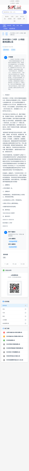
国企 (5, 18)
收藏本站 (17, 1)
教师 (14, 18)
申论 (14, 25)
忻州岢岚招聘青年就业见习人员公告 (14, 360)
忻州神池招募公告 (10, 340)
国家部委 (10, 18)
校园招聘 (19, 18)
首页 (4, 25)
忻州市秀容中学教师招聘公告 (13, 344)
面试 (21, 25)
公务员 (12, 16)
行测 (18, 25)
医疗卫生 (22, 16)
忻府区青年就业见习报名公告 (13, 356)
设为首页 (12, 1)
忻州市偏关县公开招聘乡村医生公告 (14, 336)
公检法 (17, 16)
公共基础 (5, 28)
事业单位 (7, 16)
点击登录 (17, 3)
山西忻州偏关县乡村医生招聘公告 (14, 332)
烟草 (24, 18)
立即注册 (13, 3)
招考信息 (9, 25)
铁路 (14, 21)
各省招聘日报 (12, 28)
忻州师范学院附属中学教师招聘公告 (14, 348)
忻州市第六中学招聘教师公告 (13, 352)
